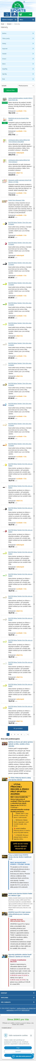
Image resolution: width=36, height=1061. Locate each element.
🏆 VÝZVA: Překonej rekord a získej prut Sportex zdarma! (19, 779)
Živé (3, 79)
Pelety (4, 43)
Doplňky (4, 69)
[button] (33, 1054)
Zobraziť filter (10, 90)
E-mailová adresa (6, 1028)
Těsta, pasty (6, 38)
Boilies (4, 33)
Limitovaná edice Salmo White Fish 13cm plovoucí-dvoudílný (19, 141)
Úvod (2, 24)
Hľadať (7, 15)
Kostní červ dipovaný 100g (16, 200)
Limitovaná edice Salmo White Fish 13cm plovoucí (19, 161)
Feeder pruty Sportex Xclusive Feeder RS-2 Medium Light (20, 894)
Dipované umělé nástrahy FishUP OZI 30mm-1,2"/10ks (19, 181)
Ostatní (9, 24)
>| (28, 734)
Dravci (4, 59)
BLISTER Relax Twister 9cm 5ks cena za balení (20, 464)
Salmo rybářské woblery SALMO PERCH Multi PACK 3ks (20, 99)
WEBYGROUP (25, 1010)
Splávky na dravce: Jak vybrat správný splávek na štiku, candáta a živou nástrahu (20, 744)
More (4, 64)
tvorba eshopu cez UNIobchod (26, 1008)
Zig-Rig (4, 74)
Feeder (4, 54)
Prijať (18, 1048)
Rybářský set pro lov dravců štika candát (18, 119)
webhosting (10, 1010)
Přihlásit (14, 15)
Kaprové (4, 48)
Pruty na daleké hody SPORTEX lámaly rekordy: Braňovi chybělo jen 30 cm (19, 857)
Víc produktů (18, 728)
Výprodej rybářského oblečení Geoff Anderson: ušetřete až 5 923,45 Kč (19, 955)
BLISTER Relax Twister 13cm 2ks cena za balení (19, 223)
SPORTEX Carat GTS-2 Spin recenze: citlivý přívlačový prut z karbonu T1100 (19, 914)
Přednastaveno (23, 86)
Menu (21, 19)
